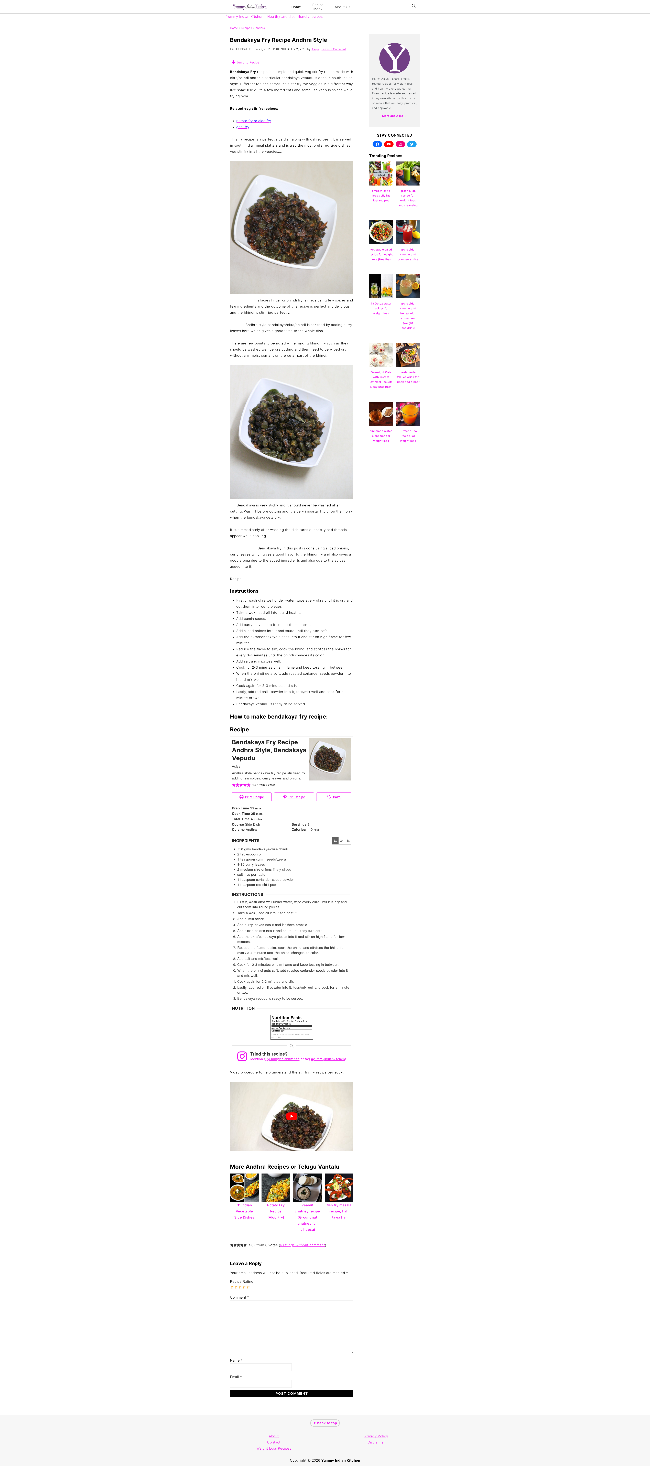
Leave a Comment (334, 49)
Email (236, 1377)
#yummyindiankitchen (328, 1058)
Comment (239, 1297)
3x (348, 840)
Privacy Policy (376, 1436)
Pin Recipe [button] (296, 797)
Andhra (260, 28)
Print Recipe (254, 797)
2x (341, 840)
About (274, 1436)
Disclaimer (376, 1442)
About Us (342, 7)
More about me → (394, 115)
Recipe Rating (241, 1281)
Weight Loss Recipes (273, 1448)
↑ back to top (325, 1423)
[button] (234, 784)
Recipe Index (318, 7)
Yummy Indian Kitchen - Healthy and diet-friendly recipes (274, 17)
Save (336, 797)
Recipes (246, 28)
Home (296, 7)
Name (236, 1360)
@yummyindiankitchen (282, 1058)
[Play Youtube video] (291, 1116)
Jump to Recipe (247, 62)
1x (335, 840)
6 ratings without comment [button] (302, 1245)
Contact (273, 1442)
